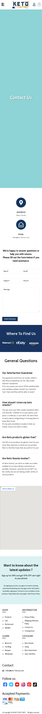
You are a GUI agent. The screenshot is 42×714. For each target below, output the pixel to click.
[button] (3, 5)
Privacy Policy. (35, 594)
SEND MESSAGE (10, 319)
